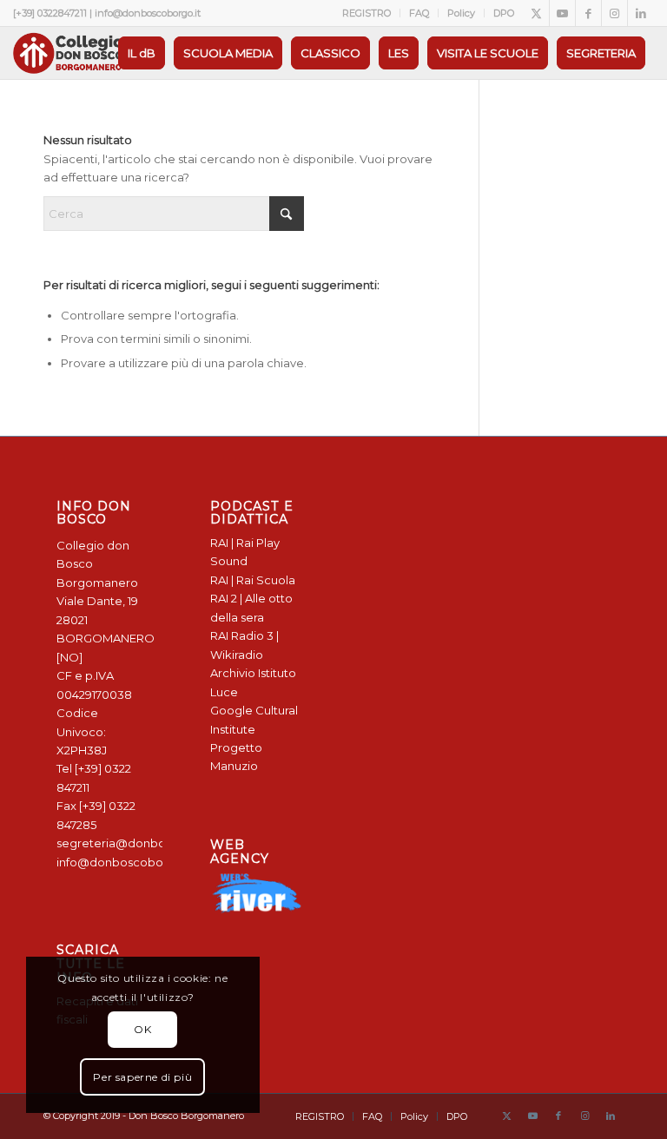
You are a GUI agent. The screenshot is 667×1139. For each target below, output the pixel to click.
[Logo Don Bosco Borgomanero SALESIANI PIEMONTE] (67, 53)
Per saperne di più (142, 1076)
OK (142, 1029)
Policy (461, 13)
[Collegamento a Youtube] (562, 13)
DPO (503, 13)
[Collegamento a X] (536, 13)
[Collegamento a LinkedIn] (641, 13)
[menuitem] (367, 13)
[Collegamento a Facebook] (588, 13)
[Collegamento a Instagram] (614, 13)
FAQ (419, 13)
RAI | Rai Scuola (252, 580)
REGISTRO (366, 13)
